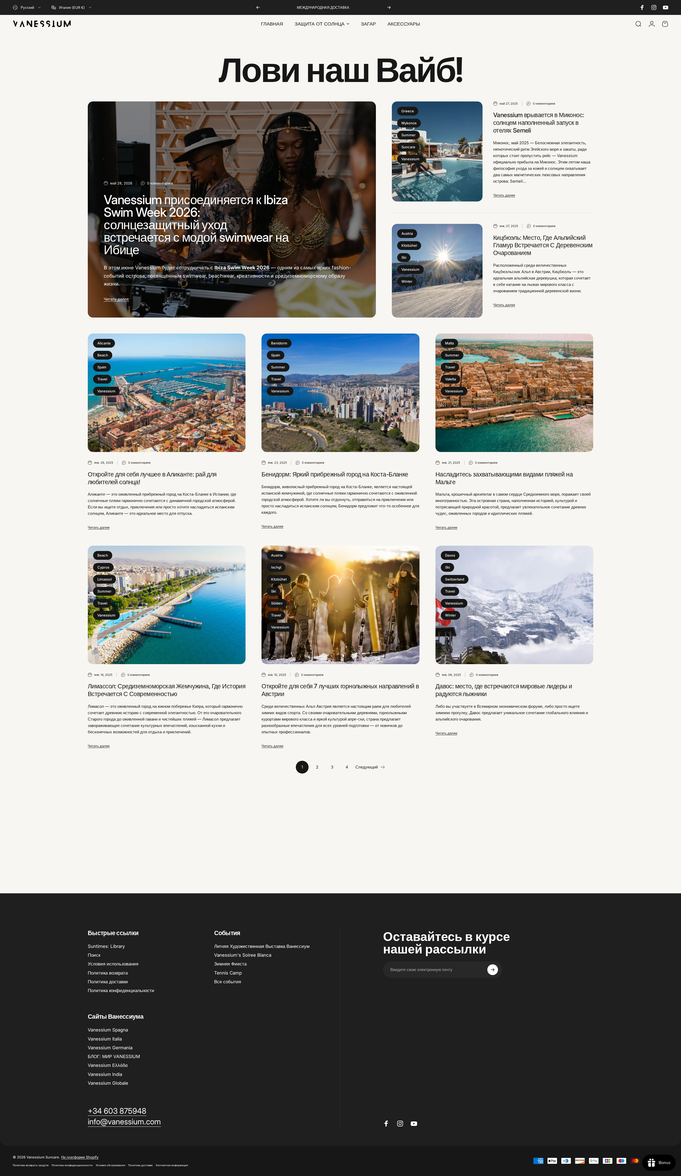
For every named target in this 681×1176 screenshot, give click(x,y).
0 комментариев (160, 183)
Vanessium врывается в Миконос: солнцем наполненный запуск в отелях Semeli (538, 122)
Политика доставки (108, 981)
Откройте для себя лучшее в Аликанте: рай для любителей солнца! (152, 478)
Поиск (94, 955)
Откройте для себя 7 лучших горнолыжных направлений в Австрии (340, 690)
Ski (403, 257)
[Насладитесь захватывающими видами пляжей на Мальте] (514, 393)
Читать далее (116, 299)
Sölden (277, 603)
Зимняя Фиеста (230, 964)
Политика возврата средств (30, 1165)
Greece (407, 111)
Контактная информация (172, 1165)
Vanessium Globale (108, 1083)
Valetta (450, 379)
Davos (450, 555)
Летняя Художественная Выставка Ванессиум (262, 946)
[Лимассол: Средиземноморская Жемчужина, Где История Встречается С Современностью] (167, 605)
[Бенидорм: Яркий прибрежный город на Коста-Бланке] (340, 393)
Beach (102, 355)
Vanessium (410, 159)
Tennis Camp (228, 973)
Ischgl (276, 567)
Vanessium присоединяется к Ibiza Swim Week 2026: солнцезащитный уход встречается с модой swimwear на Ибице (196, 224)
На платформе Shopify (79, 1157)
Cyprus (103, 567)
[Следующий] (389, 7)
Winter (406, 281)
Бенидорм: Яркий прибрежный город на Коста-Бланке (334, 474)
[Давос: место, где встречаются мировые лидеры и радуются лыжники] (514, 605)
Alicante (104, 343)
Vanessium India (105, 1074)
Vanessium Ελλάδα (108, 1065)
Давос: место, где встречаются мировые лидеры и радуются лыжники (503, 690)
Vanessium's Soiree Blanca (242, 955)
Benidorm (279, 343)
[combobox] (27, 7)
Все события (227, 981)
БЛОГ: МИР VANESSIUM (114, 1056)
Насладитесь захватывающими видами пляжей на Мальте (504, 478)
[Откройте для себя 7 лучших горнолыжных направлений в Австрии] (340, 605)
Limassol (104, 579)
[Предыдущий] (258, 7)
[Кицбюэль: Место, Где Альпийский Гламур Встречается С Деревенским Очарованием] (437, 271)
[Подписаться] (492, 969)
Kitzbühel (409, 245)
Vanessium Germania (110, 1047)
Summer (408, 135)
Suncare (408, 147)
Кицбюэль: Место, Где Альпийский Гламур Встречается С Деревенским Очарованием (543, 245)
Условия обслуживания (110, 1165)
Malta (449, 343)
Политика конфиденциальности (121, 990)
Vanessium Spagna (108, 1030)
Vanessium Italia (105, 1039)
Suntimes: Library (106, 946)
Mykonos (409, 123)
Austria (407, 233)
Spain (101, 367)
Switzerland (454, 579)
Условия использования (113, 964)
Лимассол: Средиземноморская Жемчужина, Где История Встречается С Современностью (166, 690)
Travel (102, 379)
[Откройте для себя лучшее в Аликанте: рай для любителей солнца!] (167, 393)
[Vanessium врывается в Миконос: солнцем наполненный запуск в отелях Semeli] (437, 151)
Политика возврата (108, 973)
